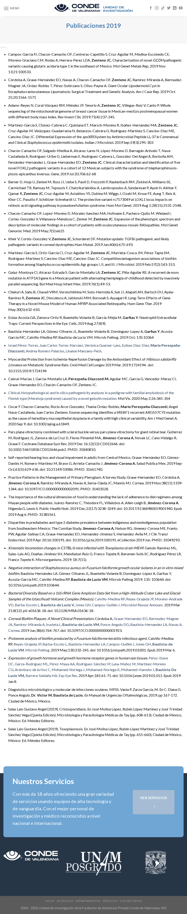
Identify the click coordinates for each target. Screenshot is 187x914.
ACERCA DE (65, 901)
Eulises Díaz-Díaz (135, 345)
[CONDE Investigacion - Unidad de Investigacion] (93, 8)
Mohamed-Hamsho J (137, 669)
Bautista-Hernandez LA (148, 624)
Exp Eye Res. (68, 675)
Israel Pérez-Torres (23, 345)
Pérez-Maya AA (62, 664)
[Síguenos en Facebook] (151, 8)
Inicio (50, 901)
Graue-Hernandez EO (131, 618)
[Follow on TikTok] (163, 8)
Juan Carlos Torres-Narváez (61, 345)
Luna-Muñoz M (124, 664)
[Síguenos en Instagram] (156, 8)
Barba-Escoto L (27, 605)
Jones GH (83, 605)
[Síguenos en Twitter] (169, 8)
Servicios (110, 901)
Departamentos (87, 901)
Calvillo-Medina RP (110, 599)
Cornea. (14, 630)
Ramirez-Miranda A (29, 624)
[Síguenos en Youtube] (180, 8)
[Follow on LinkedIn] (175, 8)
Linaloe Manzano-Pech (83, 351)
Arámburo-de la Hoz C (32, 669)
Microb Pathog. (37, 650)
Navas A (175, 624)
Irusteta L (53, 624)
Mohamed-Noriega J (68, 669)
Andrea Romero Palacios (45, 351)
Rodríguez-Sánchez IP (93, 664)
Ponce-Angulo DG (114, 624)
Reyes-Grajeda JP (139, 599)
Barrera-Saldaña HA (41, 675)
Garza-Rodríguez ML (31, 664)
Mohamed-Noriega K (103, 669)
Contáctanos (131, 901)
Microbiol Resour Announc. (142, 605)
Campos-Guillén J (106, 605)
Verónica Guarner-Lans (102, 345)
